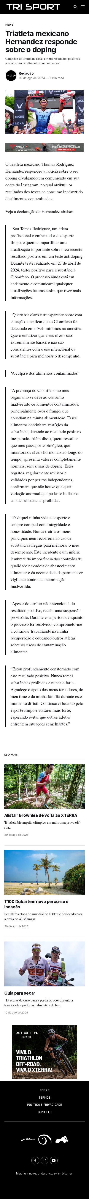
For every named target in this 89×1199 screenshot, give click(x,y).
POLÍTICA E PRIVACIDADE (44, 1104)
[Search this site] (75, 6)
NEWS (9, 24)
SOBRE (44, 1090)
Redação (26, 73)
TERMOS (45, 1097)
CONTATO (44, 1112)
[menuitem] (44, 1090)
